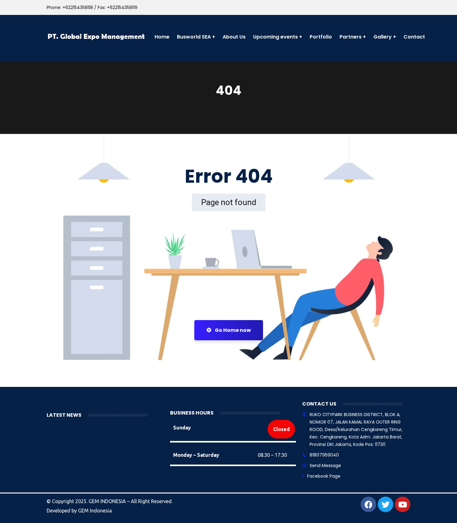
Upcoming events (275, 36)
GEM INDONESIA (108, 501)
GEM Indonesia (95, 510)
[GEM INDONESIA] (96, 36)
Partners (350, 36)
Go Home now (232, 330)
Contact (414, 36)
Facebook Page (323, 476)
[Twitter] (385, 504)
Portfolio (321, 36)
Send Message (325, 465)
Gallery (382, 36)
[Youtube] (402, 504)
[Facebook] (368, 504)
